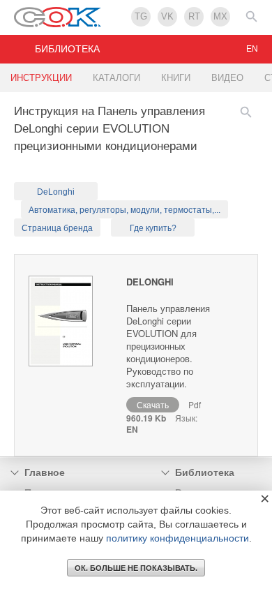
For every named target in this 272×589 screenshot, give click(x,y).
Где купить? (153, 228)
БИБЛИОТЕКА (67, 48)
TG (141, 16)
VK (167, 16)
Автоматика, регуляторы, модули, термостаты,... (124, 210)
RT (194, 16)
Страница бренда (57, 228)
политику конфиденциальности (177, 538)
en (252, 49)
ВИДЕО (227, 78)
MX (220, 16)
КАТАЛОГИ (116, 78)
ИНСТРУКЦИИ (41, 78)
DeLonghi (56, 192)
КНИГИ (175, 78)
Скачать (153, 404)
